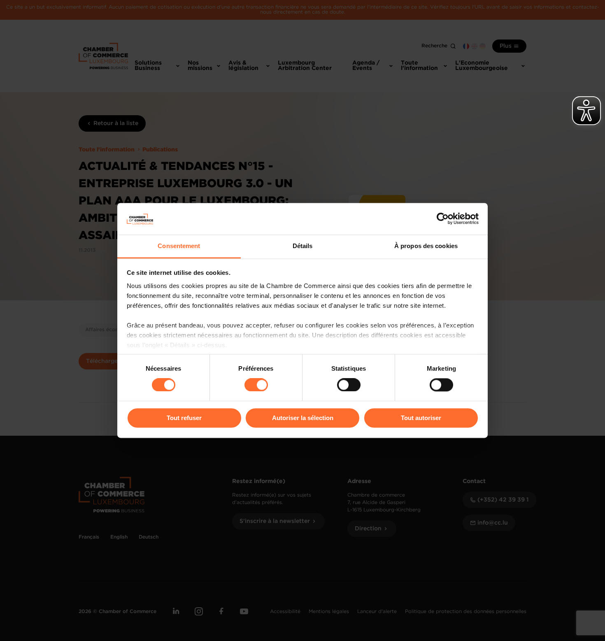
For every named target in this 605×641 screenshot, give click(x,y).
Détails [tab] (303, 245)
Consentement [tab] (179, 245)
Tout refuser (184, 417)
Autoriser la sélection (302, 417)
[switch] (256, 385)
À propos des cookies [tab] (426, 245)
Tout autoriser (421, 417)
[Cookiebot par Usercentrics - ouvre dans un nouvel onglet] (443, 219)
